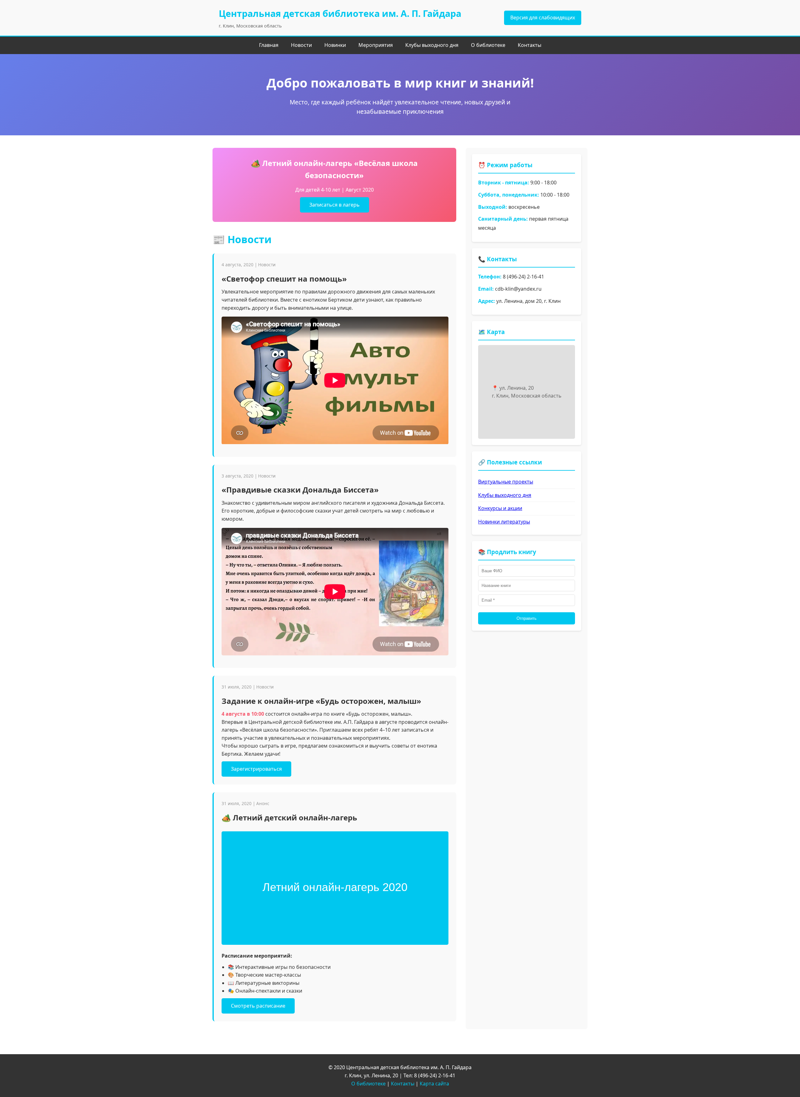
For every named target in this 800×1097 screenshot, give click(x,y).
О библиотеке (488, 45)
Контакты (529, 45)
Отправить (527, 618)
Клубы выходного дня (431, 45)
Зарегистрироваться (256, 768)
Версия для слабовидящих (542, 17)
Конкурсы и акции (500, 508)
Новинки (335, 45)
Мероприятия (375, 45)
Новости (301, 45)
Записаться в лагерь (334, 204)
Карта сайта (434, 1083)
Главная (268, 45)
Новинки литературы (504, 521)
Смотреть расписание (258, 1005)
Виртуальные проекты (505, 481)
